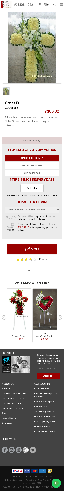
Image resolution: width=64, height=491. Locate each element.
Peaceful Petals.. (19, 336)
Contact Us (7, 423)
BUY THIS (34, 249)
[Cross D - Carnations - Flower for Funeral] (32, 48)
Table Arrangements (44, 411)
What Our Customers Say (14, 393)
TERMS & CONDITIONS (25, 487)
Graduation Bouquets (44, 416)
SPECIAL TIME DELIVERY (32, 165)
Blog (4, 413)
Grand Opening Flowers (45, 421)
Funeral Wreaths (42, 426)
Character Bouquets (44, 401)
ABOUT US (6, 487)
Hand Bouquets (41, 388)
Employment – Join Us (12, 408)
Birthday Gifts (40, 406)
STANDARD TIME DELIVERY (32, 158)
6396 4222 (25, 4)
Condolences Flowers (44, 431)
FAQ (13, 487)
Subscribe (48, 375)
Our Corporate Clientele (13, 398)
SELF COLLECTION (32, 173)
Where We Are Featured (12, 403)
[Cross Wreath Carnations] (6, 4)
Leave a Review (9, 418)
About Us (6, 388)
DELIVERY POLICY (42, 487)
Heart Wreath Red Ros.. (45, 336)
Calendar (32, 188)
